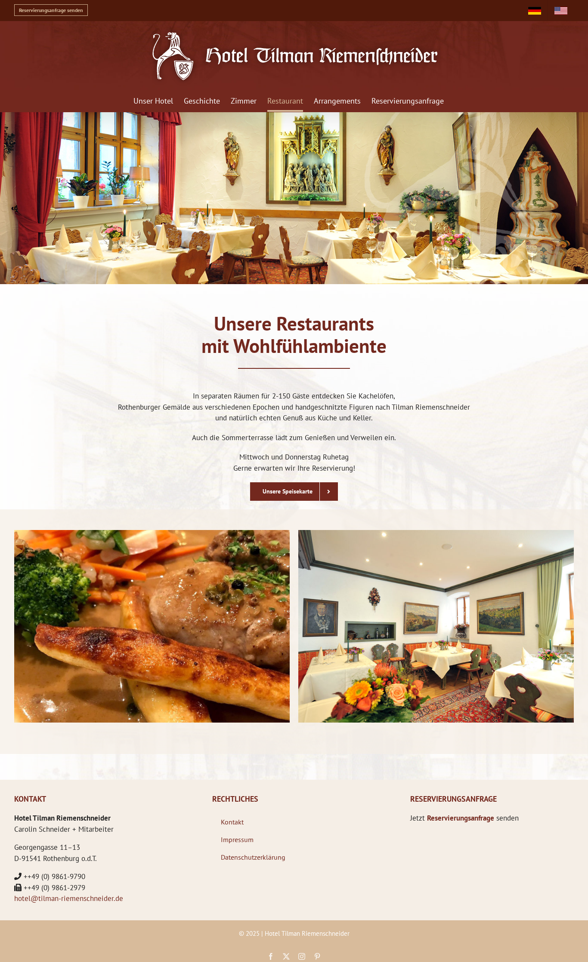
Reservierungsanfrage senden (51, 10)
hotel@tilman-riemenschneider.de (68, 898)
